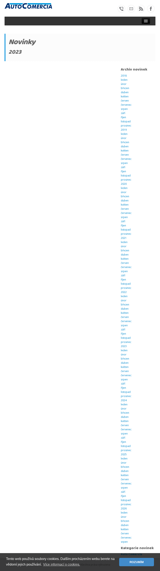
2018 (124, 75)
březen (125, 88)
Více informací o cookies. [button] (61, 564)
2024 (124, 400)
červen (125, 100)
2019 (124, 130)
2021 (124, 238)
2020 (124, 184)
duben (125, 92)
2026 (124, 508)
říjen (123, 117)
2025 (124, 454)
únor (123, 84)
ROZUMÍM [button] (137, 562)
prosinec (126, 125)
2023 (124, 346)
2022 (124, 292)
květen (125, 96)
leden (124, 80)
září (123, 113)
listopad (126, 121)
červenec (126, 105)
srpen (124, 109)
